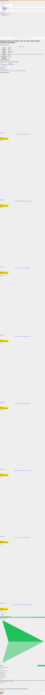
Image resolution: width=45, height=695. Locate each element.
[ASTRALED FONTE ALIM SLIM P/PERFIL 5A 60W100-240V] (5, 400)
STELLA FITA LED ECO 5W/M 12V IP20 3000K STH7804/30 (22, 537)
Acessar (6, 670)
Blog (2, 614)
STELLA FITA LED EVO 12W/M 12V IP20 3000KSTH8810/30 (22, 268)
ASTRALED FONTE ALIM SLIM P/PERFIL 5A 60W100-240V (22, 403)
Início (4, 7)
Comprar (1, 140)
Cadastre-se (1, 682)
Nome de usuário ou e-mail (4, 667)
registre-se (29, 37)
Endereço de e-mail (3, 677)
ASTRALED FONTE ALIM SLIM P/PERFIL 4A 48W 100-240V (22, 336)
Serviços (5, 9)
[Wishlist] (0, 199)
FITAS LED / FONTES (10, 64)
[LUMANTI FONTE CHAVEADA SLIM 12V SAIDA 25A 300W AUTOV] (5, 467)
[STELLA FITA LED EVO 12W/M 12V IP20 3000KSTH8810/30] (11, 265)
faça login (24, 37)
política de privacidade (9, 681)
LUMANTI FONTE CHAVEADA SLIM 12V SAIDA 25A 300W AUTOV (22, 470)
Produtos (5, 8)
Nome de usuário (3, 675)
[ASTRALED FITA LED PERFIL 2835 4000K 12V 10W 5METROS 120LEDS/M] (5, 601)
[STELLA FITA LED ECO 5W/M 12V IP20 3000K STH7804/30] (11, 534)
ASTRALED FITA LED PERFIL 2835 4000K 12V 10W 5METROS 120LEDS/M (22, 604)
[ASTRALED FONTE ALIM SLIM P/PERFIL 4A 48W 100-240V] (5, 333)
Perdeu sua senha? (3, 672)
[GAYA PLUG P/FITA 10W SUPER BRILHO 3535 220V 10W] (11, 131)
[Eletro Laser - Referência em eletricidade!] (4, 0)
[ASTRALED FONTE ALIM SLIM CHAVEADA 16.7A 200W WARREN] (11, 198)
